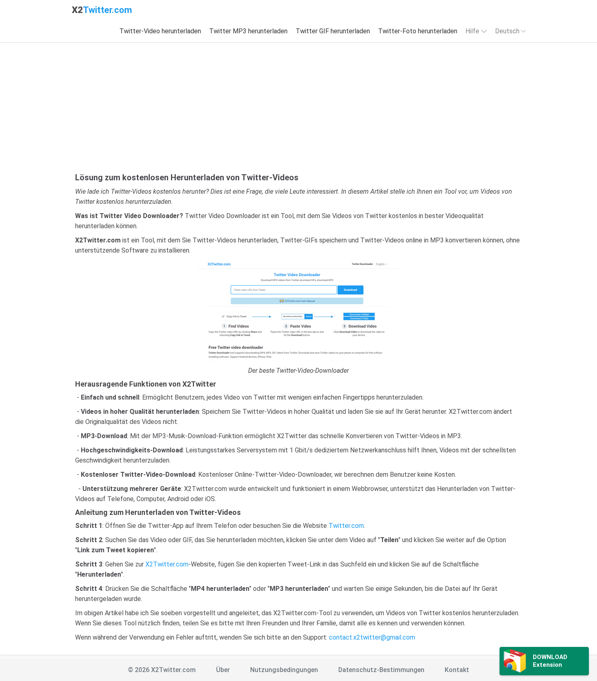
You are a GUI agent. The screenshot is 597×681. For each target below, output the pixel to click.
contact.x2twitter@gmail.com (372, 637)
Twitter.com (346, 526)
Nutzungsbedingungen (284, 670)
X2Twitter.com (166, 564)
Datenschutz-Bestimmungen (381, 670)
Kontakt (457, 670)
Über (223, 670)
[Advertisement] (298, 112)
